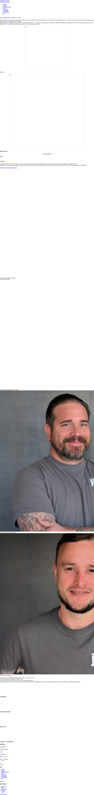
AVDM (5, 17)
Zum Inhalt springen (4, 0)
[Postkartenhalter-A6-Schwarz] (47, 154)
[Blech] (47, 69)
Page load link (3, 794)
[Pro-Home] (47, 149)
